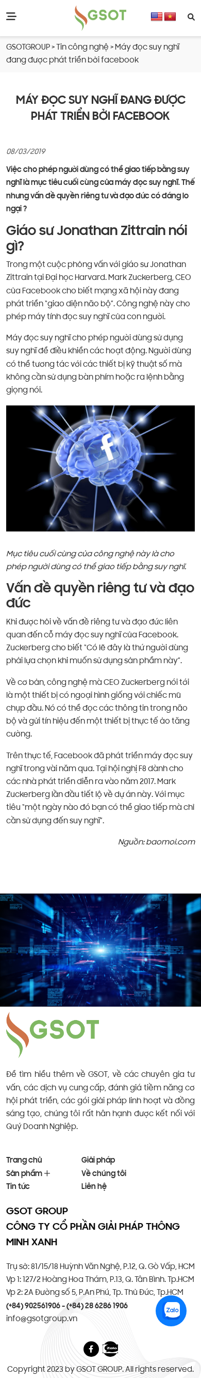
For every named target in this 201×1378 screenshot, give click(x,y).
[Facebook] (91, 1349)
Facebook (41, 291)
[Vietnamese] (170, 17)
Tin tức (18, 1187)
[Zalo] (110, 1348)
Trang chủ (24, 1161)
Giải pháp (98, 1161)
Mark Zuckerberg (140, 278)
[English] (156, 17)
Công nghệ (138, 304)
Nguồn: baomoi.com (156, 843)
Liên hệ (94, 1187)
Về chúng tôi (103, 1174)
